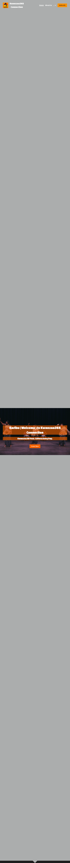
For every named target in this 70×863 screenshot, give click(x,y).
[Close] (55, 421)
